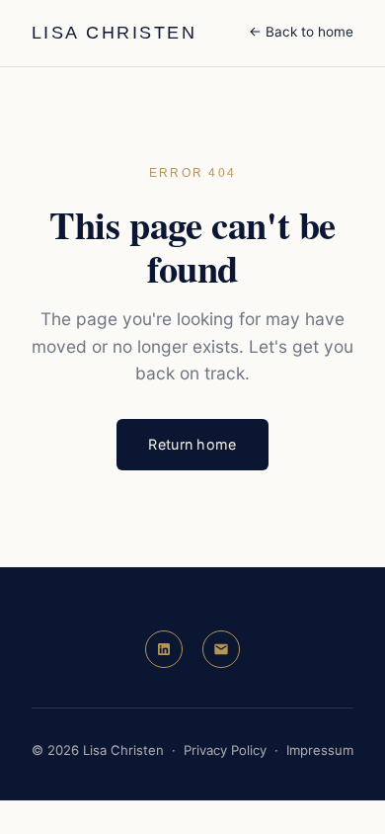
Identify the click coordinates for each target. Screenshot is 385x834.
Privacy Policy (225, 750)
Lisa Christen (114, 32)
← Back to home (301, 32)
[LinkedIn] (164, 649)
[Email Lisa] (221, 649)
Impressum (319, 750)
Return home (192, 444)
